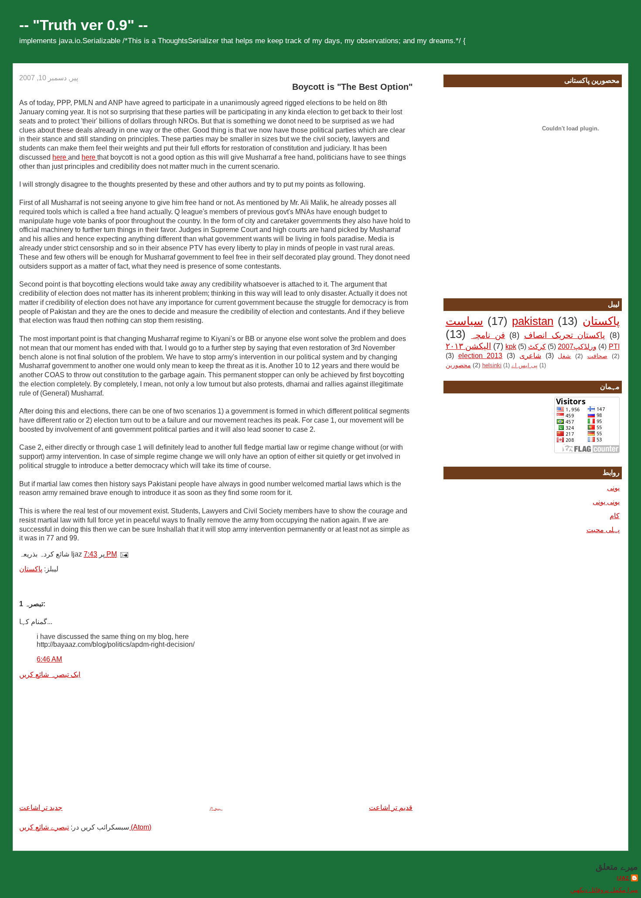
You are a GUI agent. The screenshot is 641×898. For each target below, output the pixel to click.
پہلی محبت (603, 529)
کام (615, 515)
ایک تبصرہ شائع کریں (49, 674)
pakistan (532, 321)
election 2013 (480, 355)
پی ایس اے (524, 365)
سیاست (464, 321)
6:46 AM (49, 659)
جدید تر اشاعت (40, 807)
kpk (510, 346)
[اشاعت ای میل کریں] (126, 554)
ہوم (215, 807)
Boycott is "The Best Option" (352, 87)
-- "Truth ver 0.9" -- (83, 25)
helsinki (491, 365)
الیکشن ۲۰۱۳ (468, 346)
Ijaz (623, 878)
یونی (613, 488)
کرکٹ (537, 346)
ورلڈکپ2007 (577, 346)
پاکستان (30, 569)
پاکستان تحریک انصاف (564, 335)
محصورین (458, 365)
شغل (564, 355)
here (60, 157)
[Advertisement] (84, 740)
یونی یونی (606, 501)
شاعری (530, 355)
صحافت (597, 355)
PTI (614, 346)
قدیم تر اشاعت (391, 807)
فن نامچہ (488, 335)
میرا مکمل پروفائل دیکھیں (604, 890)
